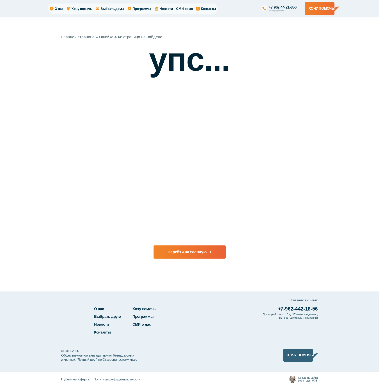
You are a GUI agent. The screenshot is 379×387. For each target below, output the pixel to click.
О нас (59, 9)
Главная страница (78, 37)
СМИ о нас (184, 9)
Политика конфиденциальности (116, 379)
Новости (166, 9)
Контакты (208, 9)
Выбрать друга (112, 9)
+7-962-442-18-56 (298, 309)
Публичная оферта (75, 379)
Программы (141, 9)
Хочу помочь (82, 9)
